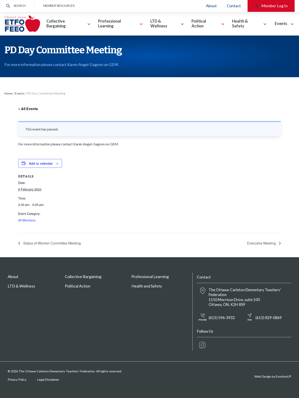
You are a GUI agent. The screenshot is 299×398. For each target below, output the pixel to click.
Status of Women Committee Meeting (51, 243)
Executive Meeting (262, 243)
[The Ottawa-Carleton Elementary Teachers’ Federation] (22, 23)
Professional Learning (150, 276)
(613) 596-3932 (217, 318)
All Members (26, 220)
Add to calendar (41, 163)
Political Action (77, 286)
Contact (234, 5)
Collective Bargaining (83, 276)
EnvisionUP (283, 376)
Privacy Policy (17, 379)
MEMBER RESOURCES (59, 5)
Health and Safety (146, 286)
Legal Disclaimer (48, 379)
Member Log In (274, 5)
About (211, 5)
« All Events (28, 108)
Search (20, 5)
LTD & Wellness (21, 286)
